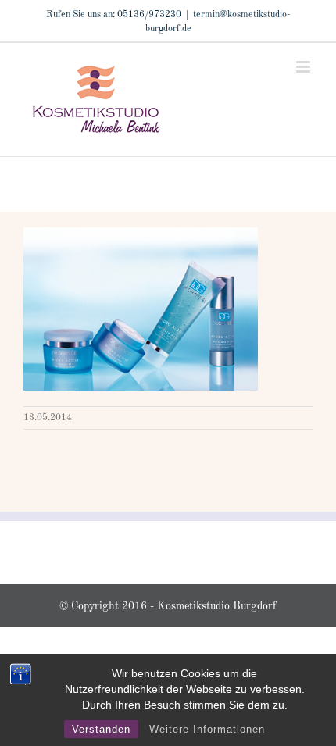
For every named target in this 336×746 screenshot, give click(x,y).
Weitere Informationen (207, 729)
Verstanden (101, 729)
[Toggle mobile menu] (304, 67)
